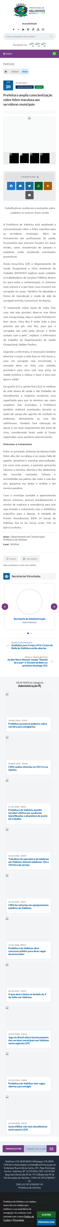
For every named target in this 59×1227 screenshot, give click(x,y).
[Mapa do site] (38, 29)
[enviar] (51, 1149)
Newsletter (13, 1148)
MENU (9, 54)
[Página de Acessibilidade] (43, 29)
